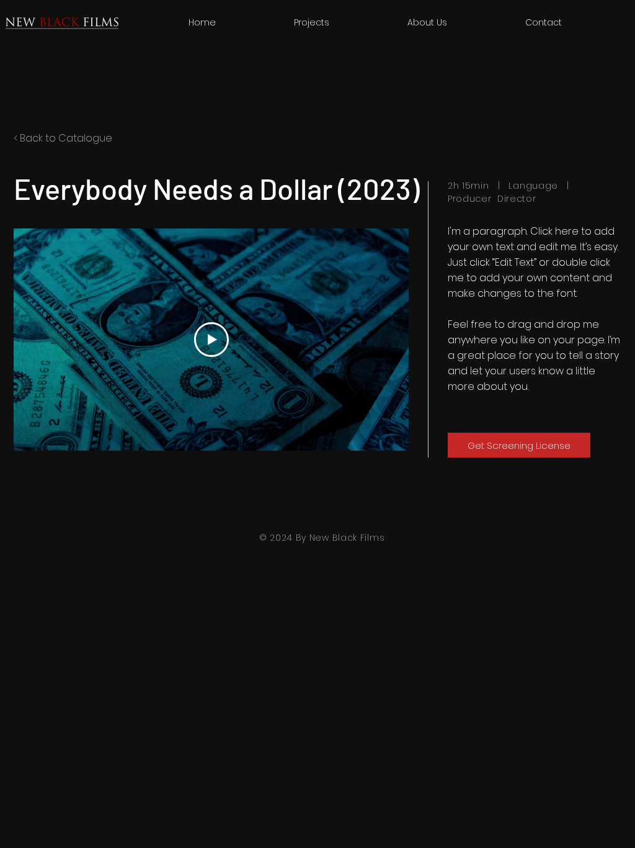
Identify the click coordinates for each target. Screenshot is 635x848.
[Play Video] (211, 339)
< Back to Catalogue (63, 138)
